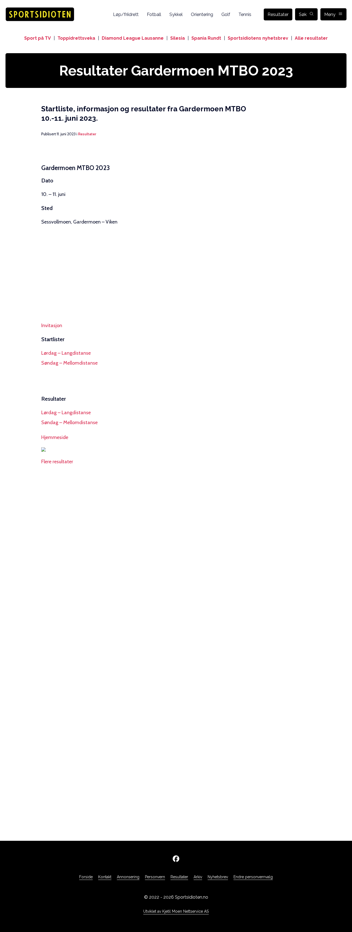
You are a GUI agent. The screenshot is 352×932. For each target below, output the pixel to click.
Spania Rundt (206, 38)
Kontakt (104, 877)
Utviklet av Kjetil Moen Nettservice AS (176, 911)
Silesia (177, 38)
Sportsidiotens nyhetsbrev (258, 38)
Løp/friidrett (126, 14)
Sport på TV (37, 38)
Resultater (278, 14)
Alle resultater (311, 38)
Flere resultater (57, 462)
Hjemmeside (54, 437)
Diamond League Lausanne (133, 38)
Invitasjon (51, 325)
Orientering (202, 14)
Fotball (154, 14)
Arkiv (198, 877)
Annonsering (128, 877)
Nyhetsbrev (218, 877)
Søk (303, 14)
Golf (225, 14)
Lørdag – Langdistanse (66, 353)
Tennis (244, 14)
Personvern (155, 877)
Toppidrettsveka (76, 38)
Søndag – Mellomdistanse (69, 363)
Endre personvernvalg (253, 877)
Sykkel (176, 14)
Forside (86, 877)
